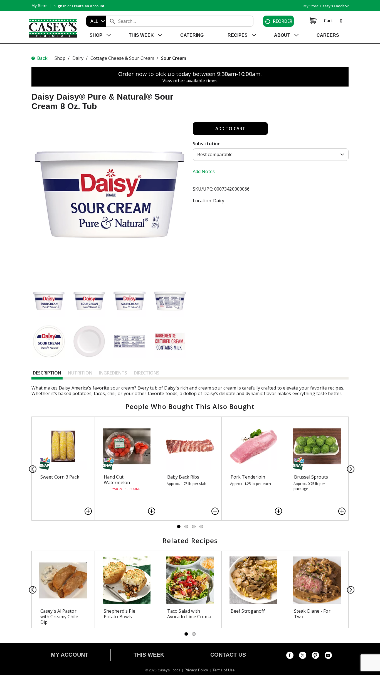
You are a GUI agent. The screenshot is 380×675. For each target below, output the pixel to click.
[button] (334, 5)
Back (42, 58)
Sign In (60, 5)
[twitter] (302, 656)
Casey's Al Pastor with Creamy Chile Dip (59, 616)
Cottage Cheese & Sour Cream (122, 58)
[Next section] (349, 468)
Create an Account (88, 5)
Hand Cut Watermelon (117, 480)
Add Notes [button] (204, 171)
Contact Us (228, 655)
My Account (69, 655)
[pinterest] (315, 656)
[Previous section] (31, 468)
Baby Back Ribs (183, 477)
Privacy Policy (196, 670)
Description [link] (47, 373)
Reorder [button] (283, 21)
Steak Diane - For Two (312, 614)
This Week (149, 655)
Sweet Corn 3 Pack (59, 477)
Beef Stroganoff (248, 611)
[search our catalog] (112, 21)
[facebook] (289, 656)
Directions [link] (146, 373)
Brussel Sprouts (311, 477)
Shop (60, 58)
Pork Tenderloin (248, 477)
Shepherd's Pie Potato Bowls (119, 614)
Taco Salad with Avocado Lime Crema (189, 614)
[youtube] (328, 656)
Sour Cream (173, 58)
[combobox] (96, 21)
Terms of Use (224, 670)
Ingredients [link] (113, 373)
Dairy (78, 58)
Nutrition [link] (80, 373)
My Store (39, 5)
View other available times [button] (190, 81)
